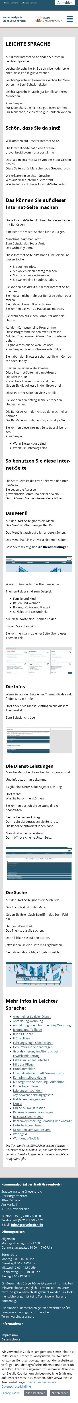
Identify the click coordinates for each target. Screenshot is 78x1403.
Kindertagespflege (25, 1086)
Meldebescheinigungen (29, 1099)
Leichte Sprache (11, 2)
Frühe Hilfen (21, 1038)
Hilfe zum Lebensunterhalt (31, 1060)
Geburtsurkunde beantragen (33, 1047)
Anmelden (65, 3)
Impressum (9, 1335)
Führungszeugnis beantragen (33, 1043)
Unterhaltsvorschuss (27, 1125)
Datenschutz (10, 1339)
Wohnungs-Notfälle (26, 1138)
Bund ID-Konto (23, 1034)
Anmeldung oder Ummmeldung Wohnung (42, 1025)
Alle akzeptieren (35, 1393)
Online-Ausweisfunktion (29, 1108)
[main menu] (69, 19)
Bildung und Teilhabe (27, 1030)
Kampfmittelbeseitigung (29, 1077)
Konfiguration (11, 1393)
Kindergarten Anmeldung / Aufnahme (38, 1082)
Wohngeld (20, 1134)
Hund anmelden (24, 1069)
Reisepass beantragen (28, 1117)
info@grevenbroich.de (27, 1225)
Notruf (17, 1104)
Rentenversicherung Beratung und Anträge (42, 1121)
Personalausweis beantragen (33, 1112)
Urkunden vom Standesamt (32, 1130)
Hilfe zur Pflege (23, 1064)
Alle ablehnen (60, 1393)
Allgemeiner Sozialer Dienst (32, 1017)
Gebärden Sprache (29, 2)
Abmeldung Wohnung (28, 1021)
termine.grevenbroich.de (19, 1292)
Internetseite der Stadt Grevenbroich (38, 1073)
